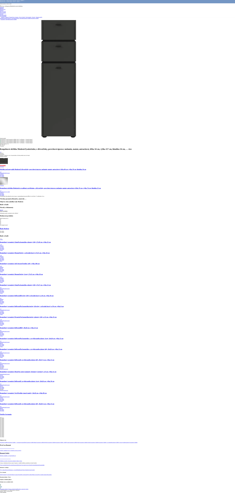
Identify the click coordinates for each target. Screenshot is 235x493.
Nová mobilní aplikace (42, 474)
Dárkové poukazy (15, 474)
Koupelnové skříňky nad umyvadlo (118, 442)
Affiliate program (35, 474)
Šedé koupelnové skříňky (29, 442)
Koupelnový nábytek (19, 18)
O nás (7, 474)
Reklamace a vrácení (13, 469)
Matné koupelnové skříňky (39, 442)
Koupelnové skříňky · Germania (14, 442)
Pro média (30, 474)
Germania (22, 442)
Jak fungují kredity (31, 469)
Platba (18, 469)
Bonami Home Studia (23, 469)
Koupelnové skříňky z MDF (61, 442)
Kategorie (4, 18)
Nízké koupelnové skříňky (82, 442)
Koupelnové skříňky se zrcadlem (105, 442)
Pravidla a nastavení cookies (22, 489)
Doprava (7, 469)
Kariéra (19, 474)
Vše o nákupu (2, 469)
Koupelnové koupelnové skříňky (131, 442)
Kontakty (4, 474)
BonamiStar (49, 474)
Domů (1, 18)
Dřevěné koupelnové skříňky (50, 442)
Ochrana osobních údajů (12, 489)
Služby (1, 474)
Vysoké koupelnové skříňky (71, 442)
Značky (10, 474)
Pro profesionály (24, 474)
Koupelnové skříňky (35, 18)
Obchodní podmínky (4, 489)
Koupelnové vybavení (10, 18)
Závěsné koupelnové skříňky (93, 442)
